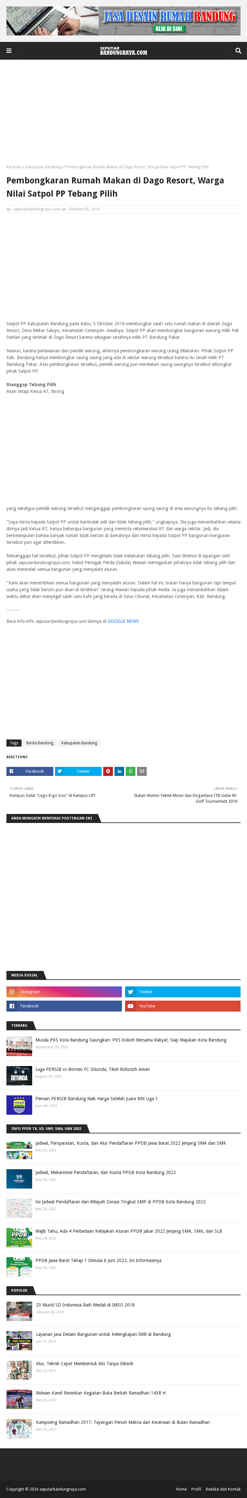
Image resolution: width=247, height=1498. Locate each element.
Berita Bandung (39, 743)
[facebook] (64, 1006)
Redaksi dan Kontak (223, 1489)
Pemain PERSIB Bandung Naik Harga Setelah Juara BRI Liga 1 (96, 1098)
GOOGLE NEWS (123, 621)
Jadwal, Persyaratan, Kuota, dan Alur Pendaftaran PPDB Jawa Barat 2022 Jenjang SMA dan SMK (130, 1143)
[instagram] (64, 991)
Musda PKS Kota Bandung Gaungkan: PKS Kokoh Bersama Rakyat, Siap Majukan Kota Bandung (130, 1040)
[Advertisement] (123, 114)
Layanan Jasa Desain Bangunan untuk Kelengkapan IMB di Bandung (103, 1334)
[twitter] (183, 991)
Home (181, 1489)
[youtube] (183, 1006)
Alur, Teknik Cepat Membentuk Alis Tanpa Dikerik (84, 1363)
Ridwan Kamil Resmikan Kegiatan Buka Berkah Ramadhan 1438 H (101, 1392)
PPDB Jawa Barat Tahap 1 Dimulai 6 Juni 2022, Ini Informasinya (98, 1260)
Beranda (13, 167)
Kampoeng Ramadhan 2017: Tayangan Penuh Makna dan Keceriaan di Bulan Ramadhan (123, 1422)
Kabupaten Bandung (43, 167)
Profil (196, 1489)
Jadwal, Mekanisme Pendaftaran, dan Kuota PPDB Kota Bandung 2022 (105, 1172)
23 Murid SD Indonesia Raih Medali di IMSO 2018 (85, 1304)
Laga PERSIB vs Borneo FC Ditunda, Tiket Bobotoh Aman (92, 1069)
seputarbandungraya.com (37, 209)
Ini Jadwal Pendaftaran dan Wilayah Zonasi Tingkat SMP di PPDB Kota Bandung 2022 (120, 1201)
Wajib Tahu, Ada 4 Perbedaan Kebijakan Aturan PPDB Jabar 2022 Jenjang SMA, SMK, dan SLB (128, 1231)
